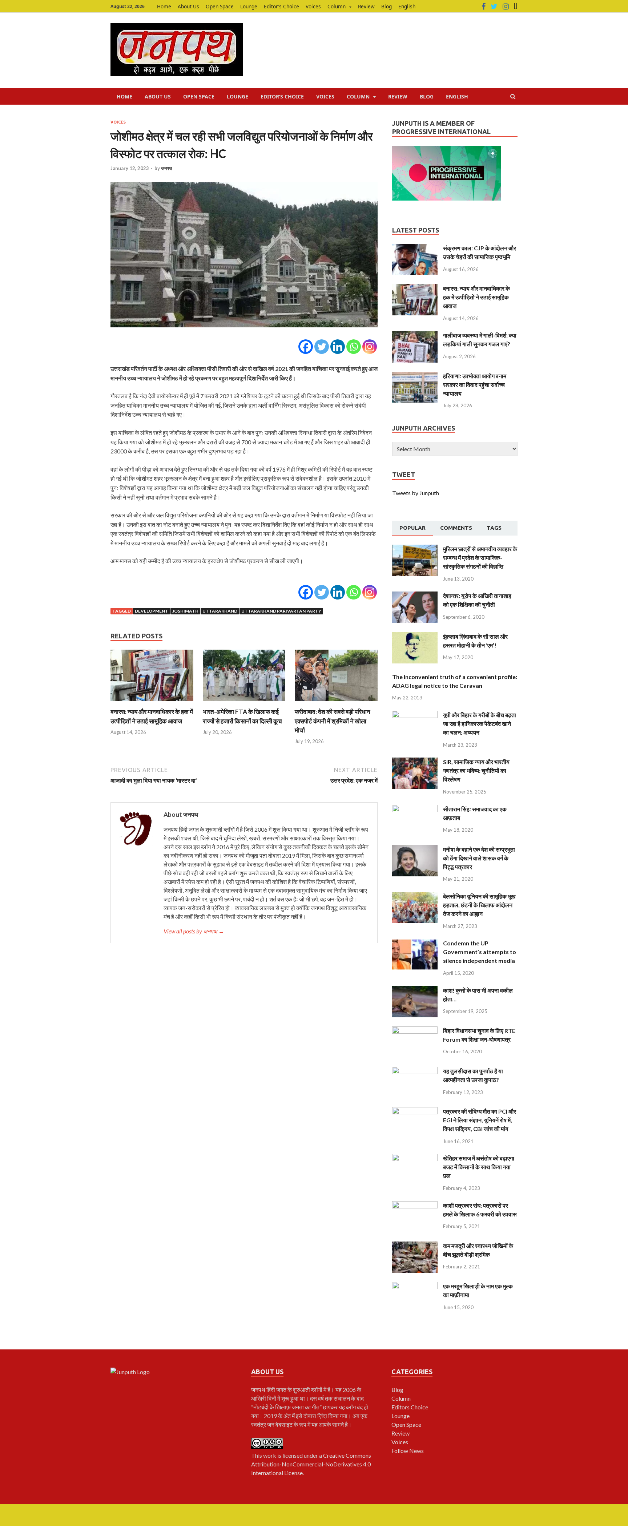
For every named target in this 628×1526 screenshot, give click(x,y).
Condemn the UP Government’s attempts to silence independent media (479, 952)
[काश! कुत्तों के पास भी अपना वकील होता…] (415, 990)
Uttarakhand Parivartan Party (281, 611)
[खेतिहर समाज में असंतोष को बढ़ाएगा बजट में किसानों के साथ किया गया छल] (415, 1158)
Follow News (407, 1450)
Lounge (248, 6)
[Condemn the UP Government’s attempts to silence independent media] (415, 943)
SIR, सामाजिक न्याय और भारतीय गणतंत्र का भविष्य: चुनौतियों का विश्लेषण (476, 770)
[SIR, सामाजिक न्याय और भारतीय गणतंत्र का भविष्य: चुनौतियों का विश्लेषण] (415, 761)
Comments (456, 528)
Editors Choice (409, 1407)
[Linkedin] (337, 346)
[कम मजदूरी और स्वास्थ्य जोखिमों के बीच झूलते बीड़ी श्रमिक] (415, 1245)
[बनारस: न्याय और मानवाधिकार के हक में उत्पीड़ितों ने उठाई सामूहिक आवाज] (151, 702)
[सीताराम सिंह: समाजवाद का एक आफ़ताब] (415, 809)
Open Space (220, 6)
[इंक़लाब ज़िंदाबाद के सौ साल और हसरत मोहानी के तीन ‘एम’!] (415, 636)
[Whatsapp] (353, 346)
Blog (386, 6)
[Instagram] (506, 7)
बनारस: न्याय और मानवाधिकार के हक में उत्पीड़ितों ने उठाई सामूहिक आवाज (476, 297)
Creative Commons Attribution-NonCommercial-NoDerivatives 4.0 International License (311, 1464)
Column (336, 6)
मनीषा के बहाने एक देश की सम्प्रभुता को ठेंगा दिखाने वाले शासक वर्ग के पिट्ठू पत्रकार (479, 858)
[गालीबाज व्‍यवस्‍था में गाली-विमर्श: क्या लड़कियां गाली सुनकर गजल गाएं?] (415, 335)
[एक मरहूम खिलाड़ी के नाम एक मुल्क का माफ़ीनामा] (415, 1286)
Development (151, 611)
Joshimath (185, 611)
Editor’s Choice (281, 6)
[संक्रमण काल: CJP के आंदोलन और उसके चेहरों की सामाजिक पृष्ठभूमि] (415, 248)
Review (366, 6)
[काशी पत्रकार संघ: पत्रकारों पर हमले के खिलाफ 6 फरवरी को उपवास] (415, 1205)
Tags (494, 528)
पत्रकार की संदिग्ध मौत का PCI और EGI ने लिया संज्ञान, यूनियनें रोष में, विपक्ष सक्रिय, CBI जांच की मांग (479, 1120)
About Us (188, 6)
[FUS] (515, 7)
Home (164, 6)
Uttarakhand (219, 611)
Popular (412, 528)
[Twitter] (494, 7)
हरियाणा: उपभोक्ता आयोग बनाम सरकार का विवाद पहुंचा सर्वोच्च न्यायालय (474, 384)
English (406, 6)
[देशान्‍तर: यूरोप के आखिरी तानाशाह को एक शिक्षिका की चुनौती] (415, 595)
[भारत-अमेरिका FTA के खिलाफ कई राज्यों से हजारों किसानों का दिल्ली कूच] (244, 702)
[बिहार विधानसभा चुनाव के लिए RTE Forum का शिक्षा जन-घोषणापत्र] (415, 1030)
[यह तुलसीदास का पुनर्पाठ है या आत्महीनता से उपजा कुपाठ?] (415, 1070)
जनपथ (166, 168)
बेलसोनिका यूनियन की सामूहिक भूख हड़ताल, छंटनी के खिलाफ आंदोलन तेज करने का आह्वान (479, 905)
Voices (313, 6)
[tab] (412, 528)
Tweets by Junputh (415, 492)
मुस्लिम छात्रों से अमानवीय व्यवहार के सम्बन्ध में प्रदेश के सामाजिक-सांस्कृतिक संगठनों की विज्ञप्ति (480, 557)
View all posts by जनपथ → (194, 931)
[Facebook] (483, 7)
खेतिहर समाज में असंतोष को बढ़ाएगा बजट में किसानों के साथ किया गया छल (478, 1167)
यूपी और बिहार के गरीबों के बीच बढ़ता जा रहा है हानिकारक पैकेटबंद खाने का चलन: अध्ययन (479, 723)
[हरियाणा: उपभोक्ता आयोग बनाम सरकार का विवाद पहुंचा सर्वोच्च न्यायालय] (415, 375)
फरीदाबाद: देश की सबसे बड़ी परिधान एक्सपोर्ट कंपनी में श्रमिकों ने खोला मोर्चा (332, 721)
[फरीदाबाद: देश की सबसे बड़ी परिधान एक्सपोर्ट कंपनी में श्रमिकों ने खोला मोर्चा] (336, 702)
